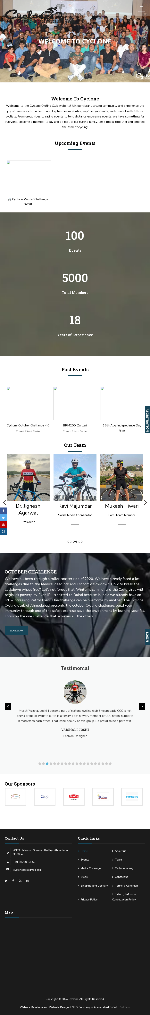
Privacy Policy (89, 899)
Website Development (34, 1007)
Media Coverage (91, 868)
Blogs (84, 877)
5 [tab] (79, 542)
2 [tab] (71, 542)
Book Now (16, 630)
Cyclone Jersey (124, 868)
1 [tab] (68, 542)
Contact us (121, 877)
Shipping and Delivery (94, 886)
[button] (39, 763)
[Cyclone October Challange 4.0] (28, 403)
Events (85, 859)
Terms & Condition (126, 886)
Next (145, 502)
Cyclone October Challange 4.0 (28, 425)
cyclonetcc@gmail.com (27, 870)
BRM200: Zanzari (75, 425)
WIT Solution (121, 1007)
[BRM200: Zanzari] (75, 403)
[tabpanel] (33, 493)
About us (120, 851)
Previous (4, 502)
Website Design (59, 1007)
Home (84, 851)
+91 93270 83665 (24, 862)
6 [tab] (82, 542)
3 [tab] (74, 542)
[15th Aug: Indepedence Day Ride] (122, 403)
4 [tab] (76, 542)
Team (118, 859)
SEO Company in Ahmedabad (90, 1007)
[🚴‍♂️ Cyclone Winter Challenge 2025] (28, 177)
